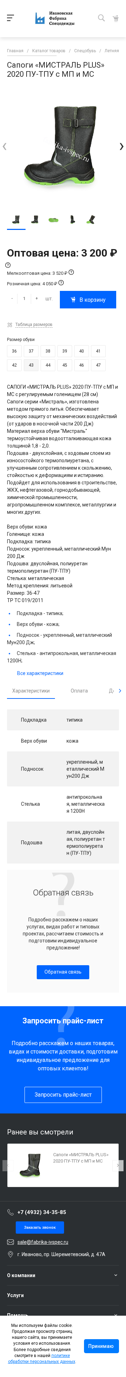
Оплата (79, 691)
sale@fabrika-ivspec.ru (43, 1242)
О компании (21, 1275)
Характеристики (31, 691)
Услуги (15, 1295)
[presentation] (4, 145)
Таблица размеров (33, 324)
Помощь (17, 1315)
